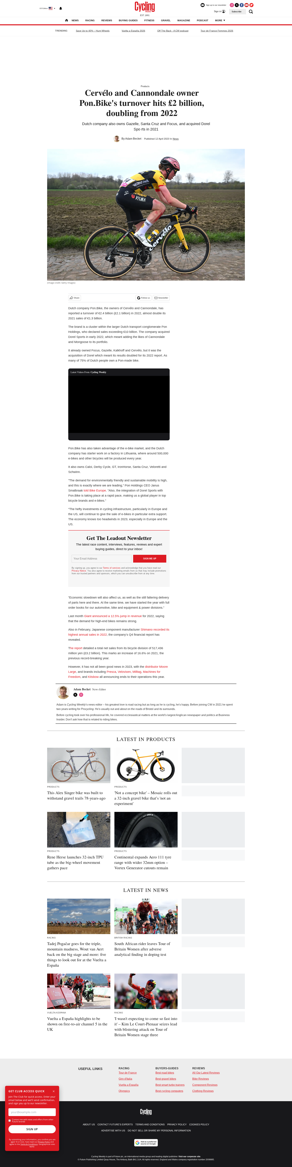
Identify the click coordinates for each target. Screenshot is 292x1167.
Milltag (136, 671)
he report (76, 648)
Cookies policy (199, 1124)
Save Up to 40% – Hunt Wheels (93, 30)
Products (145, 86)
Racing (90, 20)
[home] (66, 20)
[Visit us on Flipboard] (251, 5)
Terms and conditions (150, 1124)
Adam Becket (133, 138)
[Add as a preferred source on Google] (146, 1142)
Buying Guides (128, 20)
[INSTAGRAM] (82, 695)
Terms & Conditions (29, 1144)
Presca (111, 671)
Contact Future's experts (115, 1124)
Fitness (149, 20)
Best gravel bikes (165, 1078)
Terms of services (112, 568)
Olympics (124, 1091)
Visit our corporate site (189, 1156)
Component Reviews (204, 1084)
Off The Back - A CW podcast (172, 30)
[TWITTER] (76, 695)
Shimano (147, 629)
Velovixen (124, 671)
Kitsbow (93, 677)
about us (89, 1124)
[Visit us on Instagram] (232, 5)
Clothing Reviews (203, 1091)
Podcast (202, 20)
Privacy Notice (79, 570)
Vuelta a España (128, 1084)
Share (76, 298)
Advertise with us (113, 1130)
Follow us (145, 298)
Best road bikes (164, 1072)
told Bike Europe (95, 490)
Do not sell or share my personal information (159, 1130)
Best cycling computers (169, 1091)
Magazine (183, 20)
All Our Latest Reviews (206, 1072)
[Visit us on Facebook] (242, 5)
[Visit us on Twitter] (237, 5)
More (219, 20)
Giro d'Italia (125, 1078)
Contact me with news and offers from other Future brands (32, 1121)
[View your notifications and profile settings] (60, 8)
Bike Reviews (200, 1078)
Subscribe (236, 11)
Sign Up (32, 1129)
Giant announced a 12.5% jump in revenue (113, 616)
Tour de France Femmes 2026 (217, 30)
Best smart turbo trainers (170, 1084)
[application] (119, 404)
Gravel (166, 20)
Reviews (106, 20)
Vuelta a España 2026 (133, 30)
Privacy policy (177, 1124)
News (75, 20)
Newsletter (163, 298)
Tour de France (128, 1072)
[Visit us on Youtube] (247, 5)
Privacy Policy (44, 1142)
